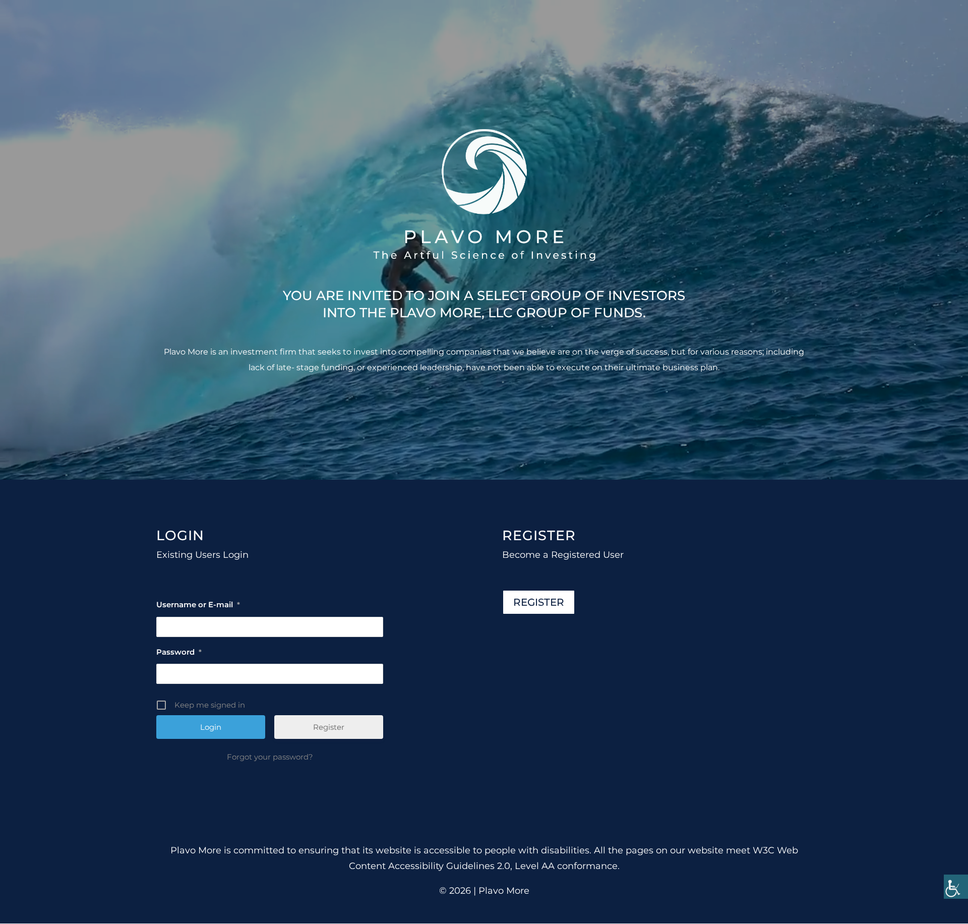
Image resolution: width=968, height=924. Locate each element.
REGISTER (538, 602)
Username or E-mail (198, 604)
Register (328, 727)
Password (179, 652)
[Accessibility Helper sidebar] (956, 887)
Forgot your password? (270, 757)
